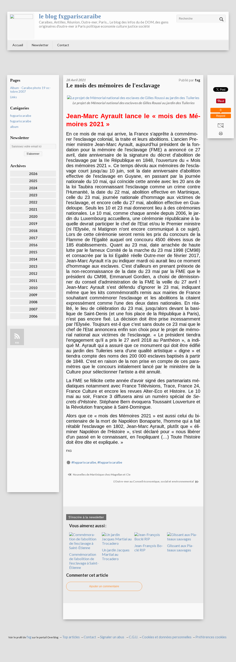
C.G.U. (133, 637)
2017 (33, 238)
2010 (33, 288)
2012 (33, 273)
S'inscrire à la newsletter (86, 517)
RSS (17, 342)
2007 (33, 309)
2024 (33, 188)
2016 (33, 245)
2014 (33, 259)
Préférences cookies (211, 637)
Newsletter (40, 45)
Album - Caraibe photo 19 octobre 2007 (30, 89)
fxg (29, 637)
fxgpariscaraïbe (20, 121)
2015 (33, 252)
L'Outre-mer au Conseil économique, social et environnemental (153, 481)
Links (13, 97)
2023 (33, 195)
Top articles (71, 637)
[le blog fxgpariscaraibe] (21, 26)
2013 (33, 266)
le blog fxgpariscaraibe (70, 16)
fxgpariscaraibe (20, 115)
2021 (33, 209)
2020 (33, 216)
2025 (33, 181)
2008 (33, 302)
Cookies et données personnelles (167, 637)
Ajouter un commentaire (104, 586)
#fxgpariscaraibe (109, 462)
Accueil (17, 45)
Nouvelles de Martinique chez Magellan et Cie (101, 474)
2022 (33, 202)
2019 (33, 223)
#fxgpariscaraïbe (83, 462)
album (14, 127)
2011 (33, 280)
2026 (33, 174)
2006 (33, 316)
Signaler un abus (112, 637)
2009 (33, 295)
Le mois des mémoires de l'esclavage (113, 85)
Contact (63, 45)
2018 (33, 231)
